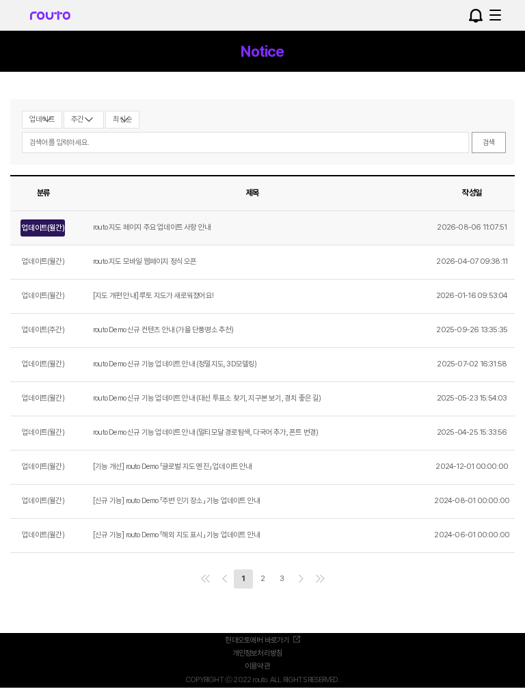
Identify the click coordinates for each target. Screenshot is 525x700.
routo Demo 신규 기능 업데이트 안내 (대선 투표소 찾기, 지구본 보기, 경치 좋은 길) (207, 398)
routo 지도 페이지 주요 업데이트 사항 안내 (152, 227)
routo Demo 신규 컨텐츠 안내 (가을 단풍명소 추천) (163, 329)
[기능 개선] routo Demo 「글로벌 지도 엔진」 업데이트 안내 (172, 466)
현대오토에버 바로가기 (257, 640)
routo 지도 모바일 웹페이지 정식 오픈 (145, 261)
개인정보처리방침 (257, 653)
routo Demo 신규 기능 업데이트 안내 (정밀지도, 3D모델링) (175, 364)
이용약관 (257, 666)
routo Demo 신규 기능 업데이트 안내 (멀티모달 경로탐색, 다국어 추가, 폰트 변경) (205, 432)
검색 (489, 142)
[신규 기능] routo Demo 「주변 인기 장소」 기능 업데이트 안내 (176, 500)
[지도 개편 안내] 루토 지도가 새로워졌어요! (153, 295)
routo (50, 20)
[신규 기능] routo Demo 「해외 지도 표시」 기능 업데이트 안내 (176, 534)
